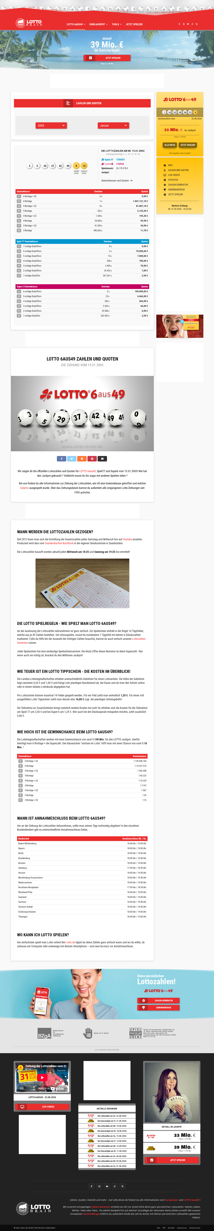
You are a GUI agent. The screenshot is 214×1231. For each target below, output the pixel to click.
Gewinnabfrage (91, 1213)
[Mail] (188, 24)
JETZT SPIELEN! (187, 145)
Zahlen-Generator (100, 1206)
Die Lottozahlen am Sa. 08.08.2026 (112, 1156)
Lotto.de (70, 942)
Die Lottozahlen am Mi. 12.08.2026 (112, 1146)
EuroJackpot (171, 1199)
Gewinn (24, 488)
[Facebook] (179, 24)
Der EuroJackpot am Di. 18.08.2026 (112, 1131)
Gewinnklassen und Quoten (115, 180)
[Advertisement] (107, 81)
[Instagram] (183, 24)
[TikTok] (192, 24)
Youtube (127, 539)
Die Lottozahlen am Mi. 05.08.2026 (112, 1161)
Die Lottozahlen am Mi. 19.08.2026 (112, 1126)
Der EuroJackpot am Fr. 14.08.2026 (112, 1141)
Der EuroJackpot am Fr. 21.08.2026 (112, 1121)
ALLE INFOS (169, 145)
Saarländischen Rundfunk (59, 543)
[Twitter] (196, 24)
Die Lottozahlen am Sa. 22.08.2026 (112, 1116)
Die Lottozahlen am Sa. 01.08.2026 (112, 1166)
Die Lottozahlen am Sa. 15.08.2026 (112, 1136)
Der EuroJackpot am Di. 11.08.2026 (112, 1151)
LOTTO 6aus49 (87, 471)
